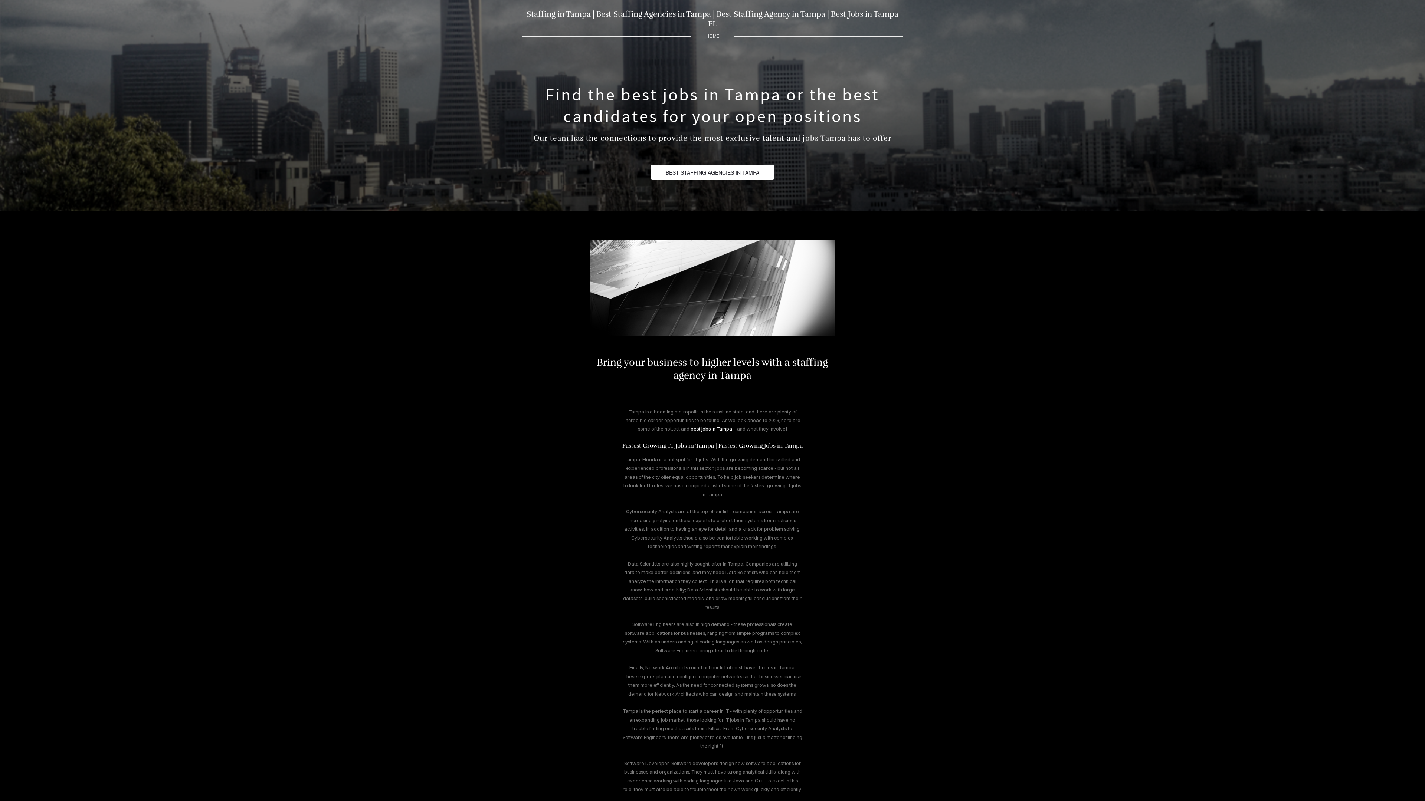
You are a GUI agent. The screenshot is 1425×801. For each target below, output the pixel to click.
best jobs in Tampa (711, 429)
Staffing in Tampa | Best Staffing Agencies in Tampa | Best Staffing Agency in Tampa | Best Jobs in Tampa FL (712, 19)
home (712, 36)
